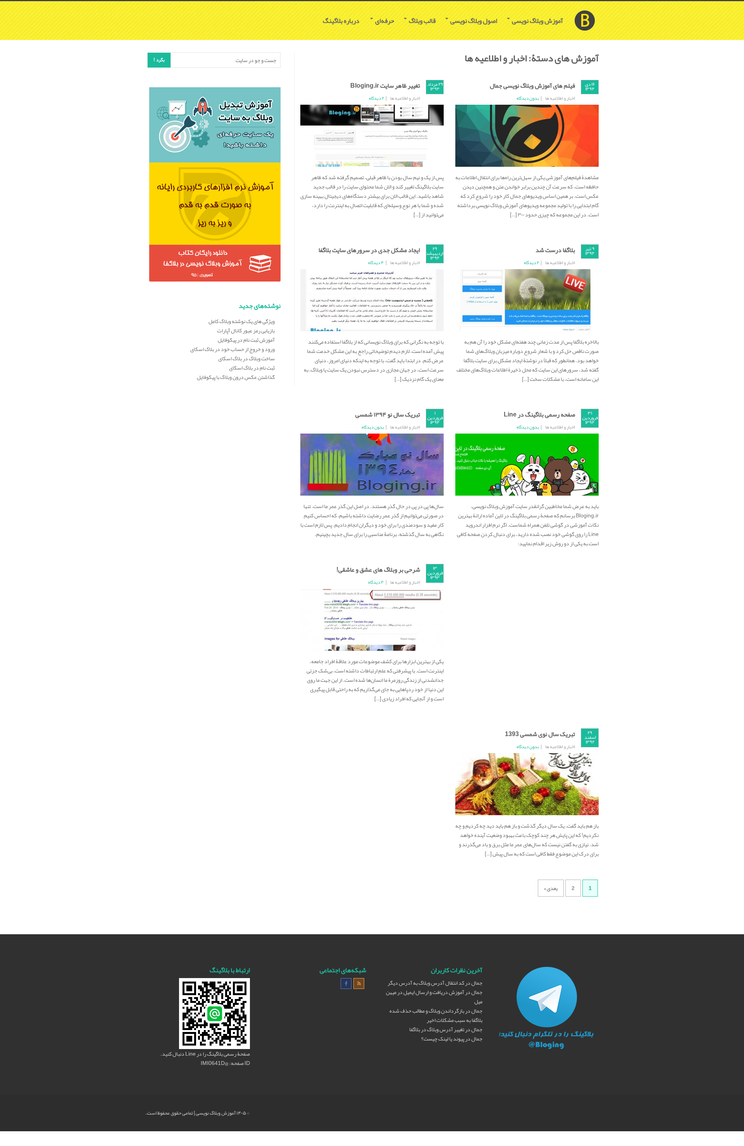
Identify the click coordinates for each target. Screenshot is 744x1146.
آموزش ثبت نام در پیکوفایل (246, 339)
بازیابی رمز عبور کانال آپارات (246, 330)
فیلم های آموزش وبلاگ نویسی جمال (532, 86)
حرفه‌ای (384, 20)
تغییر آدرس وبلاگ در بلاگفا (436, 1029)
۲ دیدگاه (376, 98)
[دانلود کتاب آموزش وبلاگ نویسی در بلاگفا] (215, 264)
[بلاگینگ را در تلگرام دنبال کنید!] (546, 1009)
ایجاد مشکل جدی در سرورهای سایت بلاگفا (369, 250)
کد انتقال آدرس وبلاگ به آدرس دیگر (426, 982)
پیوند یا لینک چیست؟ (442, 1038)
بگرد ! (159, 59)
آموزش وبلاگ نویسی (537, 20)
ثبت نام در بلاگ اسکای (252, 367)
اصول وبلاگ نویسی (473, 20)
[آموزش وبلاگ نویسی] (585, 11)
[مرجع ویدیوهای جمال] (215, 205)
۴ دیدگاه (376, 262)
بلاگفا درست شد (555, 250)
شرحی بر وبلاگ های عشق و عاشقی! (378, 569)
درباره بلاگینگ (341, 20)
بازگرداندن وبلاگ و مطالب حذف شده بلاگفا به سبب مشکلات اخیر (435, 1015)
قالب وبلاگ (422, 20)
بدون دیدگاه (528, 98)
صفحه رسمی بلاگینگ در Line (539, 414)
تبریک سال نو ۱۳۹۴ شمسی (387, 414)
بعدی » (551, 888)
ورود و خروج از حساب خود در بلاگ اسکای (232, 349)
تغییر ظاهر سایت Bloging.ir (385, 86)
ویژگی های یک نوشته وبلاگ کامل (241, 321)
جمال (476, 982)
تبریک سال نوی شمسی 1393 (540, 734)
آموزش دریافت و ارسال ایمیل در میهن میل (434, 997)
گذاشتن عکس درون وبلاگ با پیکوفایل (236, 377)
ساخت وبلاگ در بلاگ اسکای (246, 358)
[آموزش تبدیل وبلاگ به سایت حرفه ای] (215, 126)
